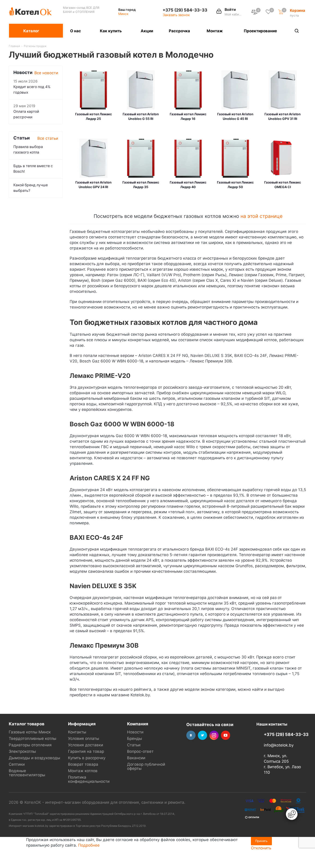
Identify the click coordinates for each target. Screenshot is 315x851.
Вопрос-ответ (140, 751)
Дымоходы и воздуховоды (34, 758)
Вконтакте (191, 735)
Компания (137, 723)
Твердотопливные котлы (32, 738)
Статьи (133, 745)
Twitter (202, 735)
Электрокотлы (22, 751)
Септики (17, 764)
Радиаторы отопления (30, 745)
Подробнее (89, 845)
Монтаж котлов (83, 770)
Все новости (46, 73)
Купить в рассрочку (86, 758)
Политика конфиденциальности (89, 779)
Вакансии (136, 758)
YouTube (225, 735)
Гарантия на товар (86, 751)
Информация (82, 723)
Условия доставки (85, 745)
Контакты (77, 732)
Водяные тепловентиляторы (27, 772)
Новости (135, 732)
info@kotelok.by (279, 745)
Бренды (134, 738)
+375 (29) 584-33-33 (185, 9)
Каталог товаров (26, 723)
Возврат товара (83, 764)
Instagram (214, 735)
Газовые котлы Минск (30, 732)
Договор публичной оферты (146, 766)
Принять (261, 841)
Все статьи (47, 138)
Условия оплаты (83, 738)
